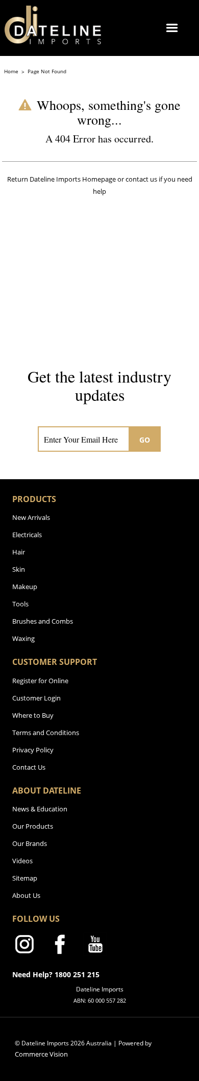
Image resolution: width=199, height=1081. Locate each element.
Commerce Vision (41, 1054)
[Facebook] (59, 946)
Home (12, 71)
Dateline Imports (55, 179)
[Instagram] (24, 946)
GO (145, 440)
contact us (141, 179)
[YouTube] (95, 946)
